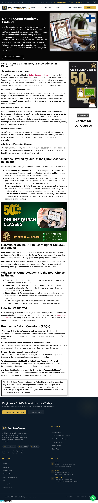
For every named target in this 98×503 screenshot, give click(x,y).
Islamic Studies (56, 445)
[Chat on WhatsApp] (93, 498)
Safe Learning (24, 446)
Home (33, 7)
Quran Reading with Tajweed (61, 435)
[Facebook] (84, 2)
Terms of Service (81, 496)
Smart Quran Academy (16, 497)
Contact (75, 7)
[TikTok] (91, 2)
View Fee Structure (36, 412)
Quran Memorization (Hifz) (60, 439)
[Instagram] (88, 2)
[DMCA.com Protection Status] (6, 502)
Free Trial (89, 7)
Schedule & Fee (59, 7)
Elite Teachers (7, 474)
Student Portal (7, 487)
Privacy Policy (70, 496)
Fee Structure (7, 470)
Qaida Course (56, 432)
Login (80, 7)
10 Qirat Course (57, 442)
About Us (39, 7)
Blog (69, 7)
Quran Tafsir (56, 449)
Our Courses (47, 7)
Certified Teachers (10, 446)
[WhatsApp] (21, 452)
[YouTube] (94, 2)
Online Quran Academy (38, 75)
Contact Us (6, 484)
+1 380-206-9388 (61, 2)
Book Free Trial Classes (15, 412)
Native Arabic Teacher (10, 477)
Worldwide (36, 446)
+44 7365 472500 (76, 2)
